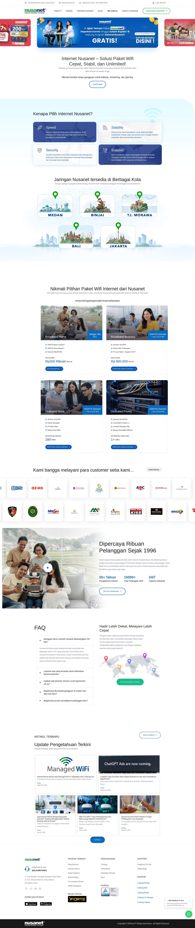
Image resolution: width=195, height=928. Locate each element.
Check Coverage (130, 11)
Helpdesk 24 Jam (144, 864)
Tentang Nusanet (85, 11)
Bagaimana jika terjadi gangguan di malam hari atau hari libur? (65, 692)
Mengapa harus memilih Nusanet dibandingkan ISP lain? (67, 640)
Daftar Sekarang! (111, 591)
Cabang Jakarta (143, 902)
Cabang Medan (143, 883)
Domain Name (74, 869)
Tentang (104, 864)
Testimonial (105, 869)
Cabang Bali (142, 888)
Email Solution (74, 873)
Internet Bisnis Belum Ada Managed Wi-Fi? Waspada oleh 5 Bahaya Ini (65, 777)
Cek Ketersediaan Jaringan (130, 682)
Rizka (39, 783)
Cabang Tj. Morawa (145, 897)
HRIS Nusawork (74, 886)
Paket (57, 11)
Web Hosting (73, 877)
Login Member (160, 3)
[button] (2, 31)
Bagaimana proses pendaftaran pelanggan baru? (66, 701)
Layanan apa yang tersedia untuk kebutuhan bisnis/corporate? (64, 672)
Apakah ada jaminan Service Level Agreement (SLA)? (64, 682)
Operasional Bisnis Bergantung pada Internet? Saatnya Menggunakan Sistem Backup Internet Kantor (53, 819)
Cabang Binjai (143, 893)
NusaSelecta (73, 864)
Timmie (123, 828)
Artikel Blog (142, 869)
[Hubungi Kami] (188, 914)
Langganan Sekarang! (155, 11)
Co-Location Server (76, 882)
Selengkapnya (53, 369)
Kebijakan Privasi (108, 873)
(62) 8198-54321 (39, 870)
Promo (69, 11)
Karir (103, 877)
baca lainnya (148, 735)
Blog (100, 11)
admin (102, 788)
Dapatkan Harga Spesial (123, 369)
